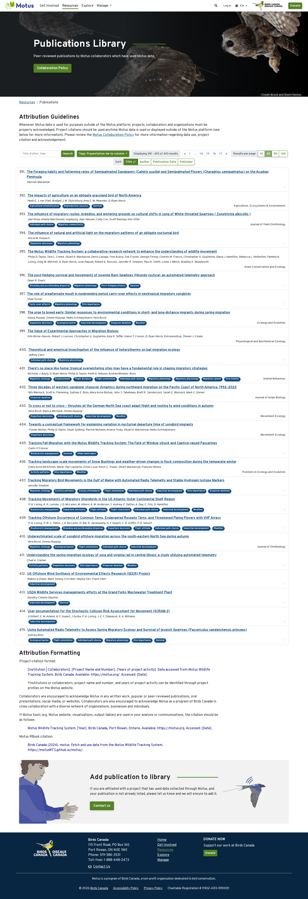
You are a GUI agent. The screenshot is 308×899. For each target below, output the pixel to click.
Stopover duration (121, 323)
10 (261, 154)
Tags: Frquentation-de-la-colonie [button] (102, 154)
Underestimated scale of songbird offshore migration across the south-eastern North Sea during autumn (108, 537)
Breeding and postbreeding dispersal (50, 285)
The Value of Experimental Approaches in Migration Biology (73, 331)
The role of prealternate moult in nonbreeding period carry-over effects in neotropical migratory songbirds (109, 294)
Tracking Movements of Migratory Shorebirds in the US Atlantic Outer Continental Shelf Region (101, 499)
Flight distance (83, 379)
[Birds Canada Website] (267, 6)
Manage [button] (103, 6)
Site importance (91, 304)
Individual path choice (41, 224)
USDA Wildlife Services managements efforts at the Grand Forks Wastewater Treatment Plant (99, 592)
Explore (87, 6)
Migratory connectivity (70, 224)
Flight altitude (98, 509)
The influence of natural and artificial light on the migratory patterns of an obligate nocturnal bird (103, 233)
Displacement (62, 379)
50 (275, 154)
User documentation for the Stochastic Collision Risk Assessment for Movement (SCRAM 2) (99, 611)
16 (214, 154)
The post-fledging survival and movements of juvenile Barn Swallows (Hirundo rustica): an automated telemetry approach (121, 275)
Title (129, 162)
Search (68, 154)
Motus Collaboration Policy (113, 135)
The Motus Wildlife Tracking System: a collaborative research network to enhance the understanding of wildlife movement (122, 252)
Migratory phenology (68, 243)
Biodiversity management (45, 453)
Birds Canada (99, 888)
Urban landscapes (86, 453)
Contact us (101, 806)
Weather (140, 323)
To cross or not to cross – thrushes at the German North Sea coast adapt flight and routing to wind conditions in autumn (121, 406)
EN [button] (242, 6)
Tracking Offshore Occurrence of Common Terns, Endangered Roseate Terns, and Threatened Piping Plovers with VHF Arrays (124, 518)
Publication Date (164, 162)
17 (220, 154)
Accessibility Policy (126, 888)
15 (208, 154)
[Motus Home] (19, 6)
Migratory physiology (70, 360)
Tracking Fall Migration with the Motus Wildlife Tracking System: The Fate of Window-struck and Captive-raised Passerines (122, 443)
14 (201, 154)
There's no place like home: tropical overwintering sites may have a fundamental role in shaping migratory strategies (117, 369)
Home (162, 840)
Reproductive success (76, 206)
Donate (295, 6)
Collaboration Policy (52, 68)
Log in (227, 6)
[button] (216, 6)
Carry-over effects (40, 304)
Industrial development (93, 323)
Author (144, 162)
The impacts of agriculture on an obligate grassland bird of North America (84, 196)
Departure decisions (41, 243)
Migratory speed (212, 379)
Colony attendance (89, 491)
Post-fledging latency (113, 285)
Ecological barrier (66, 323)
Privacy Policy (153, 888)
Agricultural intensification (44, 206)
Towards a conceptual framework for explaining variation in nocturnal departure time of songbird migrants (110, 425)
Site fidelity (232, 379)
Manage (163, 860)
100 (283, 154)
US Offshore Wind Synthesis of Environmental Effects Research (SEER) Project (88, 574)
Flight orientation (105, 379)
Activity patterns (40, 472)
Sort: (118, 162)
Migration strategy (40, 379)
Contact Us (101, 867)
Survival (97, 206)
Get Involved (49, 6)
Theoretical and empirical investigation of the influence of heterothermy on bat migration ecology (104, 350)
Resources (70, 6)
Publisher (186, 162)
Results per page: (244, 154)
